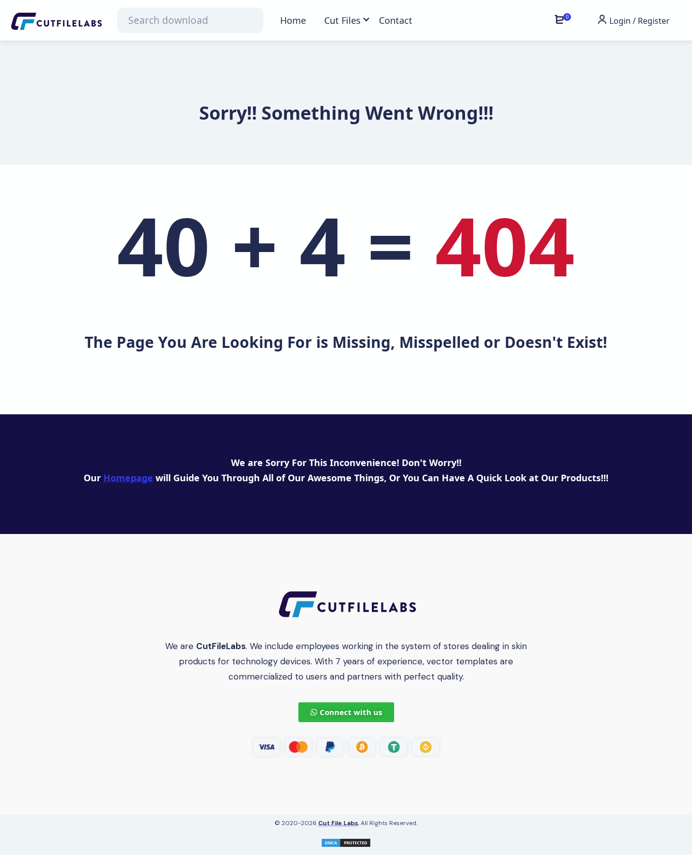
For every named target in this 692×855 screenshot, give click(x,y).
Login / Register (638, 20)
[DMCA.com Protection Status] (346, 841)
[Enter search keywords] (190, 20)
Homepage (128, 478)
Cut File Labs (338, 823)
